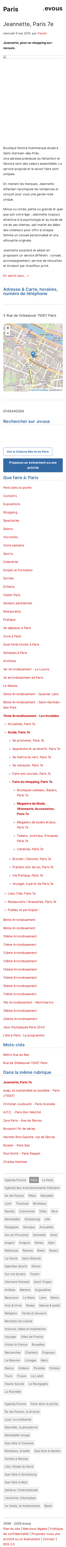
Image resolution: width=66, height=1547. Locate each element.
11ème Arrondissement (19, 944)
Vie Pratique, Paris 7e (27, 875)
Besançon (11, 1297)
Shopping (10, 512)
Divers (36, 1266)
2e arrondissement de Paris (23, 677)
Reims (55, 1297)
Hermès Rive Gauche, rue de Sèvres (29, 1137)
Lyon (8, 1203)
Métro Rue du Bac (16, 1054)
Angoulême (43, 1290)
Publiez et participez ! (23, 910)
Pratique (9, 619)
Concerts (10, 496)
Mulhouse (11, 1250)
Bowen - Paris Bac (16, 1145)
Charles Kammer (15, 1162)
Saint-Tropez (43, 1282)
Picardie (39, 1368)
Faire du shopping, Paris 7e (32, 782)
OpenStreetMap (39, 389)
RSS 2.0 (9, 1544)
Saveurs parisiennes (17, 603)
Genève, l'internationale (21, 1490)
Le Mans (29, 1297)
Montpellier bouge (17, 1435)
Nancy (9, 1368)
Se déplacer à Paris (17, 628)
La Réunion (12, 1360)
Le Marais (10, 685)
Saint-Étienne (31, 1258)
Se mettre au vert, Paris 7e (31, 757)
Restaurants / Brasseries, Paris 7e (32, 902)
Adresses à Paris (15, 653)
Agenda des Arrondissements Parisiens (32, 1188)
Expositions (11, 504)
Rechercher (13, 1352)
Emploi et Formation (18, 570)
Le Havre (11, 1258)
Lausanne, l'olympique (20, 1498)
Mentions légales (35, 1529)
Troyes (21, 1376)
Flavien (42, 33)
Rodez (30, 1305)
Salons (8, 529)
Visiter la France (16, 1344)
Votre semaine (13, 545)
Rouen (53, 1250)
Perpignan (12, 1227)
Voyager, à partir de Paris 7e (32, 884)
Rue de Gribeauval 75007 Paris (25, 1063)
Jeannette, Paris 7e (17, 1082)
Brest (41, 1250)
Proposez (48, 1352)
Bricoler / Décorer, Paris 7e (31, 859)
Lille (47, 1219)
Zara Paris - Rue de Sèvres (22, 1120)
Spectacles (11, 520)
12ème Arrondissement (20, 953)
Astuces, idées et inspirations (25, 1329)
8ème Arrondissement (19, 920)
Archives (9, 661)
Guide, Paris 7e (19, 732)
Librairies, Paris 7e (30, 849)
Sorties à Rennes (16, 1458)
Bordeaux (39, 1203)
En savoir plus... (14, 275)
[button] (33, 354)
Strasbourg (32, 1219)
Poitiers (54, 1368)
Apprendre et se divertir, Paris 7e (36, 749)
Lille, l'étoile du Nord (19, 1466)
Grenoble (39, 1235)
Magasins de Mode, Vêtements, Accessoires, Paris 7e (35, 809)
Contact (49, 1539)
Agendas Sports (16, 1266)
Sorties (8, 578)
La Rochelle (13, 1391)
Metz (44, 1360)
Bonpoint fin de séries (19, 1128)
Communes (27, 1211)
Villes (43, 1211)
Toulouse (22, 1203)
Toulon (34, 1274)
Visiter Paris (11, 595)
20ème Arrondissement (20, 1019)
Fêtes (32, 1195)
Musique (29, 1227)
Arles (53, 1235)
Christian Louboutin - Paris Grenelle (29, 1104)
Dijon (51, 1242)
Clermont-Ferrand (17, 1282)
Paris (10, 9)
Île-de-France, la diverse (22, 1411)
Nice (54, 1211)
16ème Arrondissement (20, 986)
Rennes (28, 1250)
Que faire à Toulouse (19, 1443)
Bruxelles (38, 1344)
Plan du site (11, 1529)
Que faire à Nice (16, 1482)
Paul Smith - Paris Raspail (21, 1153)
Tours (9, 1376)
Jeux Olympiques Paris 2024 (24, 1027)
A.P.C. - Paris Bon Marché (22, 1112)
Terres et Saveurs (34, 1313)
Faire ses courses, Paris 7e (31, 773)
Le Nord (47, 1180)
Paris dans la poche (17, 487)
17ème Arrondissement (20, 994)
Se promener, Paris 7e (28, 740)
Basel (48, 1506)
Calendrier (10, 562)
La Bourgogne (38, 1384)
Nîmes (39, 1242)
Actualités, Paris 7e (21, 724)
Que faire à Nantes (47, 1451)
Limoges (30, 1360)
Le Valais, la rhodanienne (22, 1506)
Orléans (23, 1368)
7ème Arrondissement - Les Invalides (31, 716)
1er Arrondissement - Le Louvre (26, 669)
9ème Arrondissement (19, 928)
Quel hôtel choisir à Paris (21, 644)
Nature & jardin (49, 1305)
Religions (11, 1313)
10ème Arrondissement (20, 936)
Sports (8, 553)
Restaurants (12, 611)
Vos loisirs (10, 537)
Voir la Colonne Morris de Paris (28, 451)
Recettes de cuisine (18, 1321)
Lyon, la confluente (18, 1419)
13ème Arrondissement (20, 961)
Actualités (46, 1227)
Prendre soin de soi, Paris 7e (32, 867)
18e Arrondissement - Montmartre (28, 1002)
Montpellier (12, 1219)
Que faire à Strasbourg (20, 1474)
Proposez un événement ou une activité (33, 465)
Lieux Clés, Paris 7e (22, 893)
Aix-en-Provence (17, 1235)
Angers (10, 1242)
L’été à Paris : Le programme (23, 1035)
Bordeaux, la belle (17, 1451)
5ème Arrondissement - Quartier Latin (31, 694)
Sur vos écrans (15, 1274)
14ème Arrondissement (20, 969)
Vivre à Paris (12, 636)
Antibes (10, 1290)
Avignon (24, 1242)
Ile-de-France (14, 1195)
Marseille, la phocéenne (21, 1427)
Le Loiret (37, 1376)
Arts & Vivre (13, 1305)
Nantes (10, 1211)
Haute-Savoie (14, 1384)
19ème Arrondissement (20, 1010)
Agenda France (15, 1180)
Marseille (47, 1195)
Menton (25, 1290)
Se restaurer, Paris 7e (27, 765)
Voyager (10, 1336)
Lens (42, 1297)
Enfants (9, 586)
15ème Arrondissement (20, 977)
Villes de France (32, 1336)
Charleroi (31, 1352)
